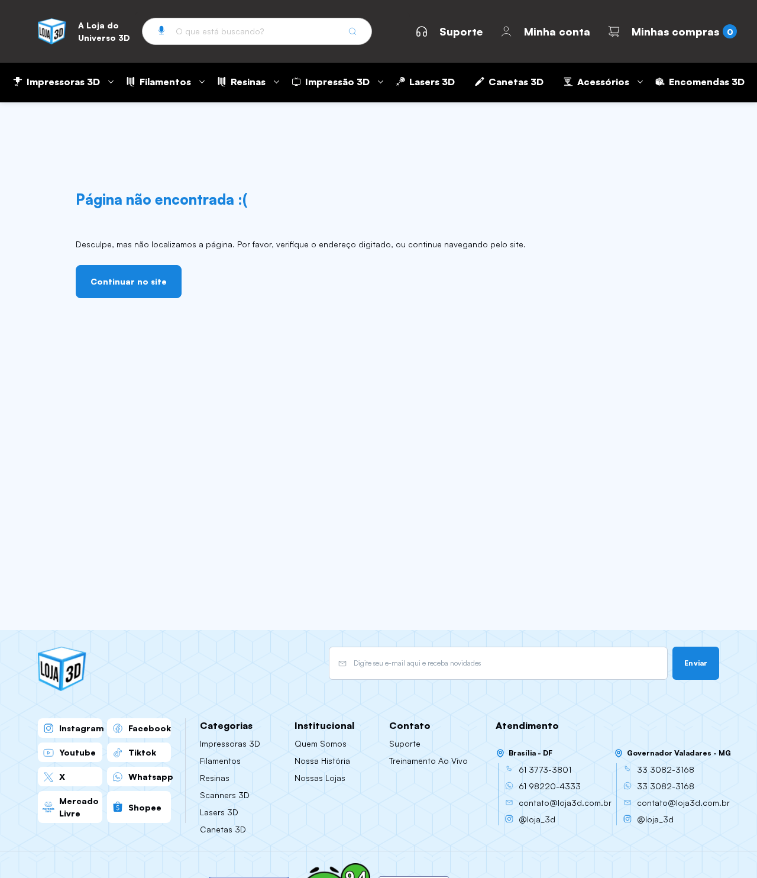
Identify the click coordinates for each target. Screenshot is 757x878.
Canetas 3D (516, 82)
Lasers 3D (432, 82)
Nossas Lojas (320, 778)
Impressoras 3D (63, 82)
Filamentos (165, 82)
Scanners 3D (225, 795)
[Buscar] (352, 31)
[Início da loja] (52, 31)
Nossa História (322, 761)
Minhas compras (675, 31)
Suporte (461, 31)
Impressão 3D (337, 82)
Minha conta (557, 31)
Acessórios (603, 82)
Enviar (695, 662)
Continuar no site (128, 281)
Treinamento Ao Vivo (428, 761)
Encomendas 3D (707, 82)
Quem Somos (321, 743)
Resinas (248, 82)
